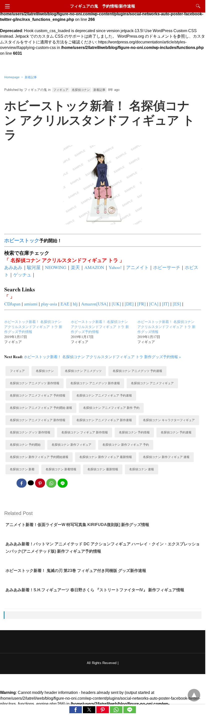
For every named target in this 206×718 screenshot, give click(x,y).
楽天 (75, 267)
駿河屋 (34, 267)
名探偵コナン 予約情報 (134, 432)
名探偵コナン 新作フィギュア (71, 444)
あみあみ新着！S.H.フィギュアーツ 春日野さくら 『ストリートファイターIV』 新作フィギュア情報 (95, 590)
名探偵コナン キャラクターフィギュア (169, 420)
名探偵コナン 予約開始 (25, 444)
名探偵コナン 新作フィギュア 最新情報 (105, 457)
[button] (75, 709)
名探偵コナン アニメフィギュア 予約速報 (104, 395)
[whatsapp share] (51, 483)
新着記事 (31, 77)
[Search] (196, 6)
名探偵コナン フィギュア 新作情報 (84, 432)
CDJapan (12, 304)
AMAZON (94, 267)
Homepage (12, 77)
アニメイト (137, 267)
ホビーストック (21, 240)
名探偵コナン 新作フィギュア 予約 (125, 444)
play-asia (49, 304)
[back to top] (194, 695)
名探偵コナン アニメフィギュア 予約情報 (37, 395)
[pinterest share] (40, 483)
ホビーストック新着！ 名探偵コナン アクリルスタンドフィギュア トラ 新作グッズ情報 (166, 326)
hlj (75, 304)
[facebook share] (22, 483)
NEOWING (55, 267)
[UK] (116, 304)
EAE (65, 304)
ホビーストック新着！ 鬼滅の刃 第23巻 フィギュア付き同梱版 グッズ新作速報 (76, 570)
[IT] (165, 304)
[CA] (153, 304)
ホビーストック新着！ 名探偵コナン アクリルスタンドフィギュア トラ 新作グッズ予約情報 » (102, 356)
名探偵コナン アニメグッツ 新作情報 (34, 383)
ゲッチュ (22, 275)
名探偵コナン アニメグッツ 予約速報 (137, 371)
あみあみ (13, 267)
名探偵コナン (81, 90)
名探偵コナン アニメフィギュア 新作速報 (104, 420)
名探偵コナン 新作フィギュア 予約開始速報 (39, 457)
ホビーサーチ (166, 267)
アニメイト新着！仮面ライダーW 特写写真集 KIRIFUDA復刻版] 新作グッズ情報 (77, 525)
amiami (31, 304)
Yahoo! (115, 267)
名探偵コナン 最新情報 (102, 469)
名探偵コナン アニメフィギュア (152, 383)
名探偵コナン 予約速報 (176, 432)
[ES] (177, 304)
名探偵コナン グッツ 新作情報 (30, 432)
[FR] (141, 304)
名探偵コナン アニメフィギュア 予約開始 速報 (41, 408)
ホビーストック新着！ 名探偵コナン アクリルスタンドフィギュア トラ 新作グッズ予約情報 (33, 326)
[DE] (129, 304)
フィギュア (60, 90)
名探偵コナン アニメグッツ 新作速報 (95, 383)
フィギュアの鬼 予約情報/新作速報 (102, 6)
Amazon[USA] (94, 304)
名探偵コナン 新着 (22, 469)
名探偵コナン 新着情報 (61, 469)
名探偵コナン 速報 (141, 469)
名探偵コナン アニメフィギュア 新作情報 (37, 420)
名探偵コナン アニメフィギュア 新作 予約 (111, 408)
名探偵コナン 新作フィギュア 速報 (166, 457)
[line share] (63, 483)
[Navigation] (6, 6)
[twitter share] (31, 482)
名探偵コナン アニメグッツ (83, 371)
